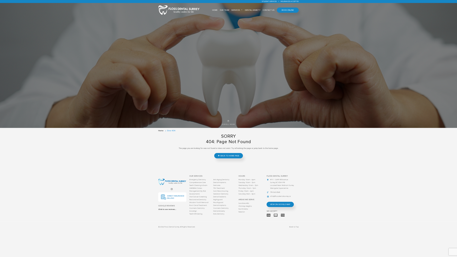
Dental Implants (219, 182)
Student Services (269, 1)
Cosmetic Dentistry (197, 208)
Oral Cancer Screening (198, 197)
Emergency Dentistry (197, 180)
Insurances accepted (290, 1)
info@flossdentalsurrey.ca (280, 196)
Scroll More (228, 124)
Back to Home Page (229, 156)
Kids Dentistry (218, 214)
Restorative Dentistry (197, 200)
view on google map (280, 204)
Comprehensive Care (197, 182)
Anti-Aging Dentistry (221, 180)
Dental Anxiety (252, 10)
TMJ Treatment (219, 188)
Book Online (288, 10)
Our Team (224, 10)
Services (235, 10)
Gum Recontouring (220, 191)
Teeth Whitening (195, 214)
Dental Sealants (219, 197)
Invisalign (193, 211)
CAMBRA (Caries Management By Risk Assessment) (197, 191)
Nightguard (217, 200)
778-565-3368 (275, 192)
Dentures (217, 185)
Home (215, 10)
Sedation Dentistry (220, 194)
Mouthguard (218, 202)
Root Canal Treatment (198, 205)
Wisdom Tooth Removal (198, 202)
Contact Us (268, 10)
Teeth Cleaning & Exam (198, 185)
